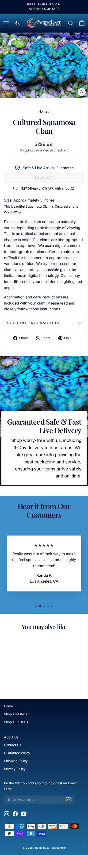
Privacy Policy (15, 769)
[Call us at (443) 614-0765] (17, 23)
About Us (11, 737)
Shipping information (33, 323)
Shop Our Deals (16, 722)
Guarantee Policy (17, 753)
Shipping (26, 150)
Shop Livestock (16, 714)
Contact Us (12, 745)
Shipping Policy (16, 761)
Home (42, 111)
